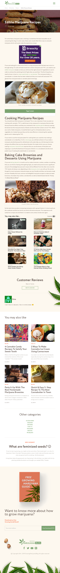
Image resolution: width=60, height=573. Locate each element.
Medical (29, 430)
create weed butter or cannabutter (27, 74)
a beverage (28, 140)
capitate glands (40, 125)
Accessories (30, 420)
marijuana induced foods (16, 146)
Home (6, 8)
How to (30, 426)
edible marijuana (9, 70)
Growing (30, 424)
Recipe (17, 8)
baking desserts (14, 162)
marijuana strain (35, 169)
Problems (30, 432)
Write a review (30, 288)
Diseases (30, 422)
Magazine (30, 428)
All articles (11, 8)
